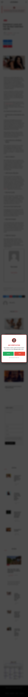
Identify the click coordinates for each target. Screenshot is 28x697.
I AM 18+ (8, 353)
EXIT (20, 353)
